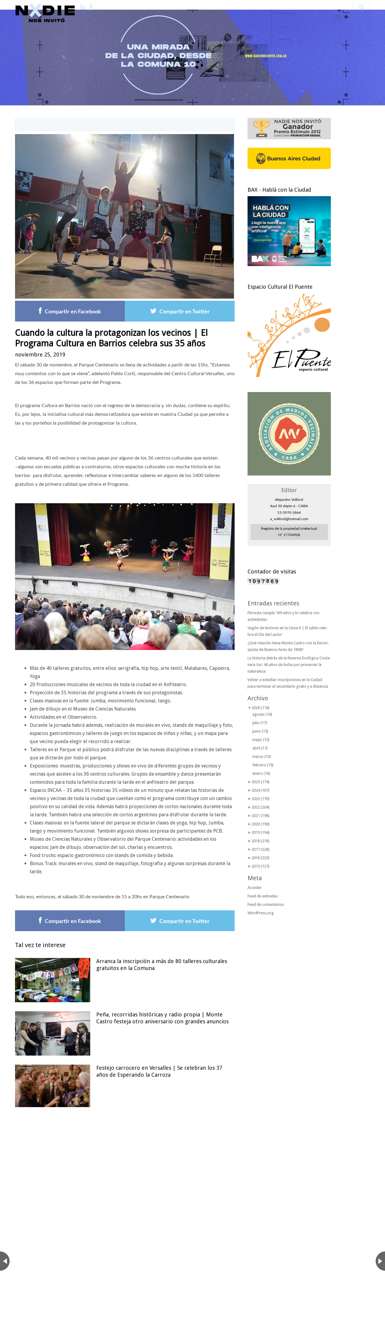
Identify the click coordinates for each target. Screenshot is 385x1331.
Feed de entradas (263, 896)
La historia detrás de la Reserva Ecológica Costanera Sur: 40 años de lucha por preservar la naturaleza (289, 664)
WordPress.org (261, 913)
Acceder (255, 887)
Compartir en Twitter (184, 312)
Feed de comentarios (266, 904)
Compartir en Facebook (73, 312)
